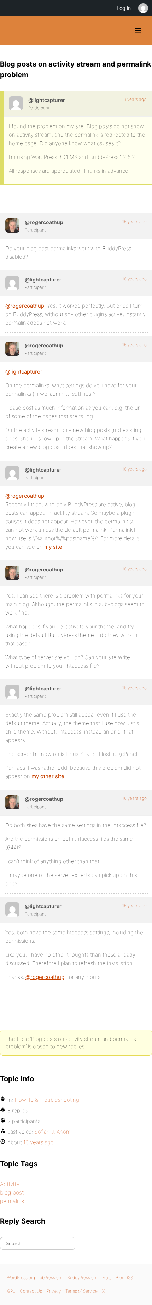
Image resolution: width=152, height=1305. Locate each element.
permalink (12, 1200)
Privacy (54, 1291)
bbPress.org (51, 1277)
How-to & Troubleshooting (47, 1099)
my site (53, 546)
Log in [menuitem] (124, 8)
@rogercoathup (24, 305)
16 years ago (134, 99)
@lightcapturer (23, 371)
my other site (47, 776)
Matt (106, 1277)
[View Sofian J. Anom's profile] (16, 103)
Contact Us (31, 1291)
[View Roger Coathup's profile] (12, 225)
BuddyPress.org (11, 30)
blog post (12, 1192)
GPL (11, 1291)
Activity (9, 1183)
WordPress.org (21, 1277)
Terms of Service (81, 1291)
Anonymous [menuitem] (143, 8)
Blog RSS (124, 1277)
